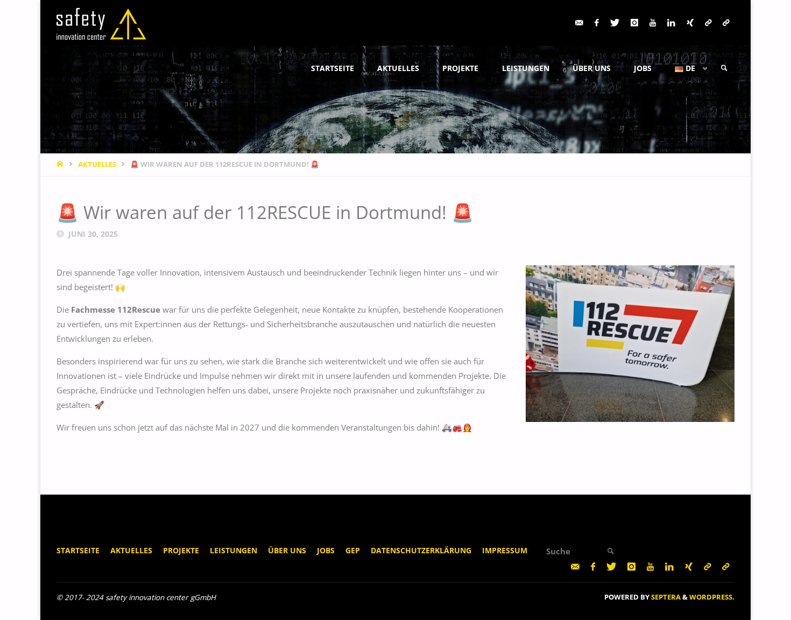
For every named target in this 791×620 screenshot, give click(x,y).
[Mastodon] (708, 23)
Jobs (326, 550)
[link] (724, 68)
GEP (352, 550)
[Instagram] (634, 23)
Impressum (504, 550)
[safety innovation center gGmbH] (101, 22)
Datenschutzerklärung (421, 550)
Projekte (181, 550)
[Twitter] (614, 23)
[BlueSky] (725, 23)
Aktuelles (131, 550)
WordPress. (711, 597)
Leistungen (233, 550)
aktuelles (97, 164)
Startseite (78, 550)
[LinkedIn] (671, 23)
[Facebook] (596, 23)
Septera (665, 597)
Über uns (287, 550)
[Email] (579, 23)
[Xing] (690, 23)
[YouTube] (652, 23)
